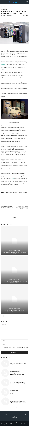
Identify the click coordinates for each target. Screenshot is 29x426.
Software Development (14, 308)
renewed (25, 192)
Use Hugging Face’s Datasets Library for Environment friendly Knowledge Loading (22, 207)
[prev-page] (2, 316)
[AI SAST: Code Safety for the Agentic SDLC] (5, 392)
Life (11, 192)
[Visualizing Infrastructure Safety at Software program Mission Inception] (5, 401)
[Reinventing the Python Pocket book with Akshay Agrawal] (14, 240)
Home (2, 6)
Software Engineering (14, 250)
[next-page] (4, 316)
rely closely (3, 64)
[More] (19, 19)
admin (4, 15)
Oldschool (20, 192)
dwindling (24, 176)
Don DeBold (11, 187)
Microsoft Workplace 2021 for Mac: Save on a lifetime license (7, 207)
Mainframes (15, 192)
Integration (7, 192)
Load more (14, 407)
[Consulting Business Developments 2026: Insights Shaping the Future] (14, 270)
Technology (7, 6)
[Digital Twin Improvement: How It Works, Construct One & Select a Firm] (14, 299)
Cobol (13, 178)
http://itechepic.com (14, 218)
